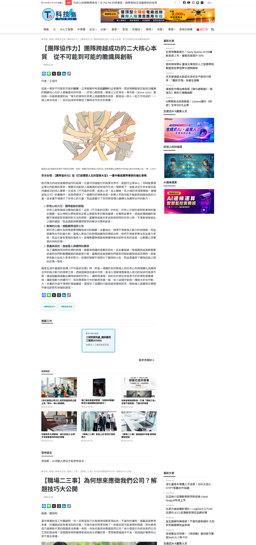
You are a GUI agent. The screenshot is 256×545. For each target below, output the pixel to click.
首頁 (45, 39)
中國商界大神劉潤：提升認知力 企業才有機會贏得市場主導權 (58, 435)
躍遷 (76, 88)
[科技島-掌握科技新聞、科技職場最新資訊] (59, 14)
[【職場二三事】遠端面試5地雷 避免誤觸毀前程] (139, 421)
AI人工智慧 (66, 29)
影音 (125, 29)
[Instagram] (193, 2)
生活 (92, 29)
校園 (159, 29)
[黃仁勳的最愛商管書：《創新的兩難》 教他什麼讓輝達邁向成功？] (99, 387)
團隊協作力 (72, 39)
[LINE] (197, 2)
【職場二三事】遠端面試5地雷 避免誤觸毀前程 (138, 435)
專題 (170, 29)
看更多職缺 (146, 360)
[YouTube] (189, 2)
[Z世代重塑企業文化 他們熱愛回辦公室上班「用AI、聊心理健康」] (59, 387)
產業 (114, 29)
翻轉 (105, 88)
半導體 (81, 29)
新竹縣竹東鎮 (92, 333)
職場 (148, 29)
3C (54, 29)
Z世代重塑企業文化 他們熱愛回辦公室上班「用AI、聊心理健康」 (58, 402)
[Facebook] (184, 2)
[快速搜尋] (212, 29)
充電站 (136, 29)
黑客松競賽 (186, 29)
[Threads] (202, 2)
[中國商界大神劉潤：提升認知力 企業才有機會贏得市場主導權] (59, 421)
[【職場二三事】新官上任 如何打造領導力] (99, 421)
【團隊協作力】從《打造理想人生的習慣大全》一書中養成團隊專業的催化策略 (101, 175)
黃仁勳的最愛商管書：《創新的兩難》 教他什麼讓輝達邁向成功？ (98, 401)
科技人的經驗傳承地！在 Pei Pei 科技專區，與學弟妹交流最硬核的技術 (115, 2)
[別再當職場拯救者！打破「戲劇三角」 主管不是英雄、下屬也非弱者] (139, 387)
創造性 (101, 96)
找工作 (203, 29)
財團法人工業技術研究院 (97, 344)
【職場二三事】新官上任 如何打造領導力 (98, 435)
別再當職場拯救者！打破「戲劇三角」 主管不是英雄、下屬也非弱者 (139, 402)
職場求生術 (60, 39)
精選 (46, 29)
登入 (210, 2)
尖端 (103, 29)
